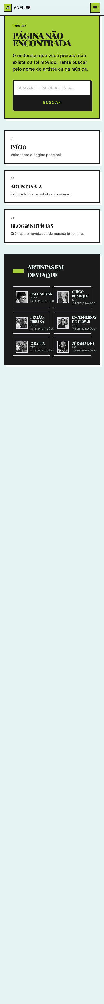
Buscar (52, 102)
